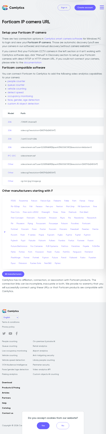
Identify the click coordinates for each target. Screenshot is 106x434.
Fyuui (13, 263)
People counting (9, 341)
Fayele (86, 246)
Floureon (20, 224)
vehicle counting (17, 89)
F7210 (13, 201)
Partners (6, 398)
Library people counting (44, 360)
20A (9, 122)
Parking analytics (10, 374)
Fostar (43, 229)
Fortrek (36, 258)
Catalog (6, 408)
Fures (57, 252)
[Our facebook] (17, 333)
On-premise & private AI (44, 341)
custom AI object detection (23, 104)
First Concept (17, 218)
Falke (66, 201)
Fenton (59, 207)
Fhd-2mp (70, 207)
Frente (95, 229)
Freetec (85, 229)
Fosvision (39, 252)
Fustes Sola (35, 263)
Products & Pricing (11, 388)
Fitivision (53, 218)
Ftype (41, 235)
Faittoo (64, 246)
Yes (43, 426)
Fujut (23, 241)
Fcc (24, 207)
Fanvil (63, 258)
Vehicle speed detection (13, 360)
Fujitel (78, 235)
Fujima (69, 235)
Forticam (86, 224)
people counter (16, 81)
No (63, 426)
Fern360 (47, 263)
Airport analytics (40, 351)
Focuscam (41, 224)
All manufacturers (13, 274)
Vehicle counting (9, 355)
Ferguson (77, 252)
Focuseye (53, 224)
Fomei (26, 258)
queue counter (16, 85)
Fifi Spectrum (84, 207)
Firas (63, 212)
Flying (30, 224)
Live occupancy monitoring (14, 351)
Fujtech (14, 241)
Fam (74, 201)
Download (7, 383)
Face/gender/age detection (15, 370)
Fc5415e (96, 246)
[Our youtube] (10, 333)
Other (10, 164)
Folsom (64, 224)
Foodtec (75, 224)
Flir (12, 224)
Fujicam (50, 235)
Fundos (62, 241)
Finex (55, 212)
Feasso (39, 207)
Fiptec (58, 263)
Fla (69, 218)
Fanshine (75, 246)
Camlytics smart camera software (63, 39)
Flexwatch (91, 218)
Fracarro (63, 229)
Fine (95, 207)
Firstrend (89, 252)
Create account (85, 8)
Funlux (71, 241)
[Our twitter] (4, 333)
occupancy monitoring (20, 96)
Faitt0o (66, 252)
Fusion (90, 241)
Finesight (46, 212)
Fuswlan (92, 258)
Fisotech (42, 218)
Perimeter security (41, 365)
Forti (30, 252)
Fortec (22, 252)
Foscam (25, 229)
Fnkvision (23, 263)
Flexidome (79, 218)
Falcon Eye (45, 201)
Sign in (64, 8)
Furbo (82, 258)
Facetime (23, 201)
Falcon (34, 201)
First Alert (84, 212)
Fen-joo (49, 207)
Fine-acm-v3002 (30, 212)
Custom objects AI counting (46, 374)
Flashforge (15, 258)
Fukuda (32, 241)
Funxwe (80, 241)
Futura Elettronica (19, 246)
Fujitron (87, 235)
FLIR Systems (52, 246)
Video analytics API (42, 370)
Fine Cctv (15, 212)
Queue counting (9, 346)
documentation (33, 62)
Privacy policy (8, 327)
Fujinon (45, 258)
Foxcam (52, 229)
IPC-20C (12, 156)
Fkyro (62, 218)
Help (4, 403)
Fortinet (14, 229)
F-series (31, 235)
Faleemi (57, 201)
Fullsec (52, 241)
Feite (13, 252)
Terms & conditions (10, 322)
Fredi (49, 252)
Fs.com (14, 235)
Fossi (34, 229)
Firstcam (31, 218)
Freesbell (74, 229)
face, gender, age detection (24, 100)
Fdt (31, 207)
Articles (5, 393)
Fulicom (42, 241)
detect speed (15, 92)
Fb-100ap (15, 207)
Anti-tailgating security (43, 355)
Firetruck (72, 212)
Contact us (7, 413)
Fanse (82, 201)
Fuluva (55, 258)
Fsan (23, 235)
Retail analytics (40, 346)
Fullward (73, 258)
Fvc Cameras (37, 246)
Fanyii (91, 201)
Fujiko (60, 235)
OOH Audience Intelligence (14, 365)
